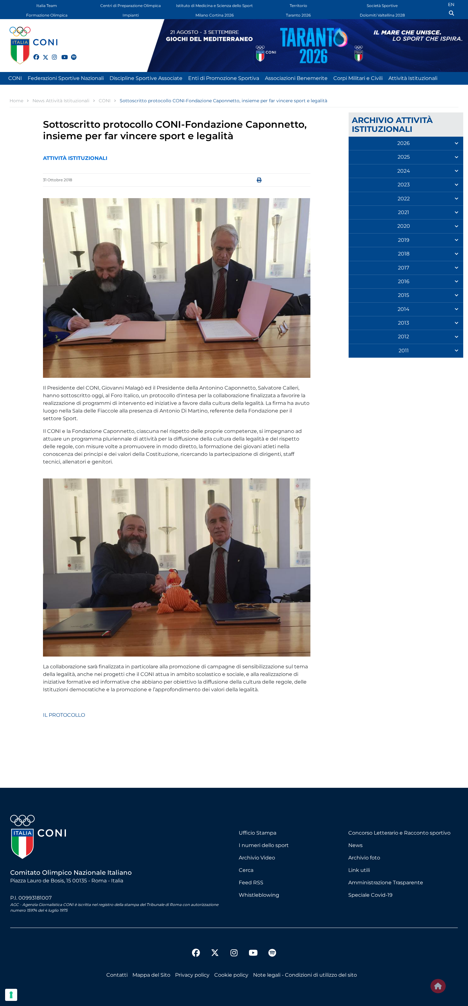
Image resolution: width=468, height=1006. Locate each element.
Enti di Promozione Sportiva (223, 78)
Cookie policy (231, 975)
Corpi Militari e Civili (358, 78)
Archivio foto (364, 858)
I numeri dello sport (264, 845)
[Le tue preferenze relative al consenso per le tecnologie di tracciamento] (11, 995)
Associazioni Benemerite (296, 78)
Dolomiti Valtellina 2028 (382, 15)
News (355, 845)
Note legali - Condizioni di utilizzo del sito (305, 975)
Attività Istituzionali (412, 78)
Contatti (117, 975)
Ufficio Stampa (257, 833)
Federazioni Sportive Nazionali (66, 78)
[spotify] (71, 53)
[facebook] (33, 53)
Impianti (131, 15)
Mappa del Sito (151, 975)
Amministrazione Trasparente (385, 883)
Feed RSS (251, 883)
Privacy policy (192, 975)
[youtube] (61, 53)
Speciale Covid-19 (370, 895)
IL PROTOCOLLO (64, 715)
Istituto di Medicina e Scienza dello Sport (214, 5)
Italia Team (46, 5)
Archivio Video (257, 858)
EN (451, 4)
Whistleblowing (259, 895)
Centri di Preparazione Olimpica (130, 5)
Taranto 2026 (298, 15)
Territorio (298, 5)
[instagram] (51, 53)
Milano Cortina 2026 (214, 15)
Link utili (359, 870)
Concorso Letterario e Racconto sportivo (399, 833)
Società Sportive (382, 5)
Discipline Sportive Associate (146, 78)
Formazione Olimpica (46, 15)
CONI (15, 78)
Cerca (246, 870)
